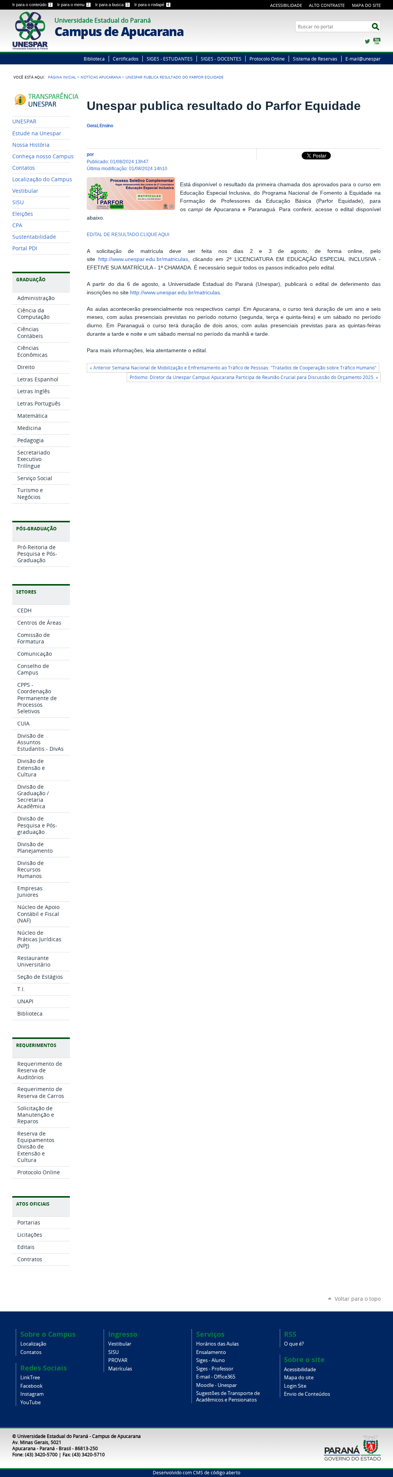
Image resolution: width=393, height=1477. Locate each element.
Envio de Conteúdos (307, 1394)
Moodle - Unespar (216, 1385)
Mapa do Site (366, 5)
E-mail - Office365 (215, 1377)
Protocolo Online (267, 59)
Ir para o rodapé (151, 4)
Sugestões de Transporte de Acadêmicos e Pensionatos (228, 1396)
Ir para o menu (73, 4)
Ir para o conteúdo (31, 4)
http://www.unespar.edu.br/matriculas (143, 259)
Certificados (126, 59)
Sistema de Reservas (315, 59)
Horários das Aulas (217, 1344)
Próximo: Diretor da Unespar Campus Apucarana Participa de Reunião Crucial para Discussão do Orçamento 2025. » (254, 377)
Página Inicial (62, 77)
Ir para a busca (112, 4)
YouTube (377, 41)
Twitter (367, 41)
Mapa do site (299, 1377)
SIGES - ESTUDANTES (170, 59)
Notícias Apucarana (101, 77)
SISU (113, 1352)
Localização (33, 1344)
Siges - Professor (214, 1368)
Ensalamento (211, 1352)
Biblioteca (94, 59)
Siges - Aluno (210, 1360)
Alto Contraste (327, 5)
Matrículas (120, 1368)
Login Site (295, 1386)
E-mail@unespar (363, 59)
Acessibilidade (286, 5)
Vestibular (119, 1344)
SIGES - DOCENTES (221, 59)
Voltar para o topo (358, 1298)
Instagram (32, 1394)
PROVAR (117, 1360)
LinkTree (30, 1377)
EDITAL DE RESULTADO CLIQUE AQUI (128, 234)
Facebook (31, 1386)
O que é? (294, 1344)
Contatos (30, 1352)
